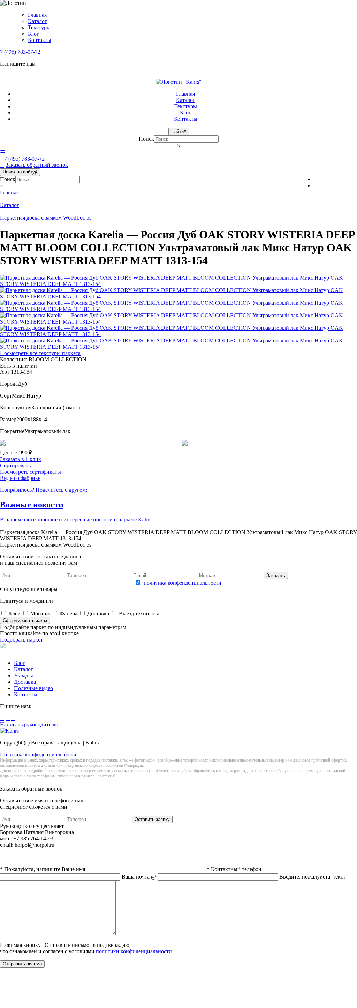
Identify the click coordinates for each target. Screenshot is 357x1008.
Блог (33, 34)
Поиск (146, 139)
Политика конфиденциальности (38, 754)
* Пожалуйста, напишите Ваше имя (42, 869)
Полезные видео (33, 688)
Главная (37, 15)
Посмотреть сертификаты (30, 472)
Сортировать (15, 465)
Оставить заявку (152, 819)
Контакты (39, 40)
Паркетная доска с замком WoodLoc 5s (45, 218)
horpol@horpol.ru (34, 845)
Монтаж (40, 613)
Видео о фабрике (20, 478)
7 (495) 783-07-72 (20, 52)
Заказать (275, 575)
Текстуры (39, 27)
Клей (14, 613)
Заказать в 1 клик (20, 459)
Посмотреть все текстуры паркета (40, 353)
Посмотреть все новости (29, 526)
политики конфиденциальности (134, 951)
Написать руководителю (29, 724)
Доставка (98, 613)
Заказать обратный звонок (37, 165)
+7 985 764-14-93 (33, 839)
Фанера (68, 613)
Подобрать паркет (21, 640)
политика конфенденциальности (182, 583)
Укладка (23, 676)
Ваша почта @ (140, 877)
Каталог (37, 21)
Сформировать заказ (25, 620)
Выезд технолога (139, 613)
